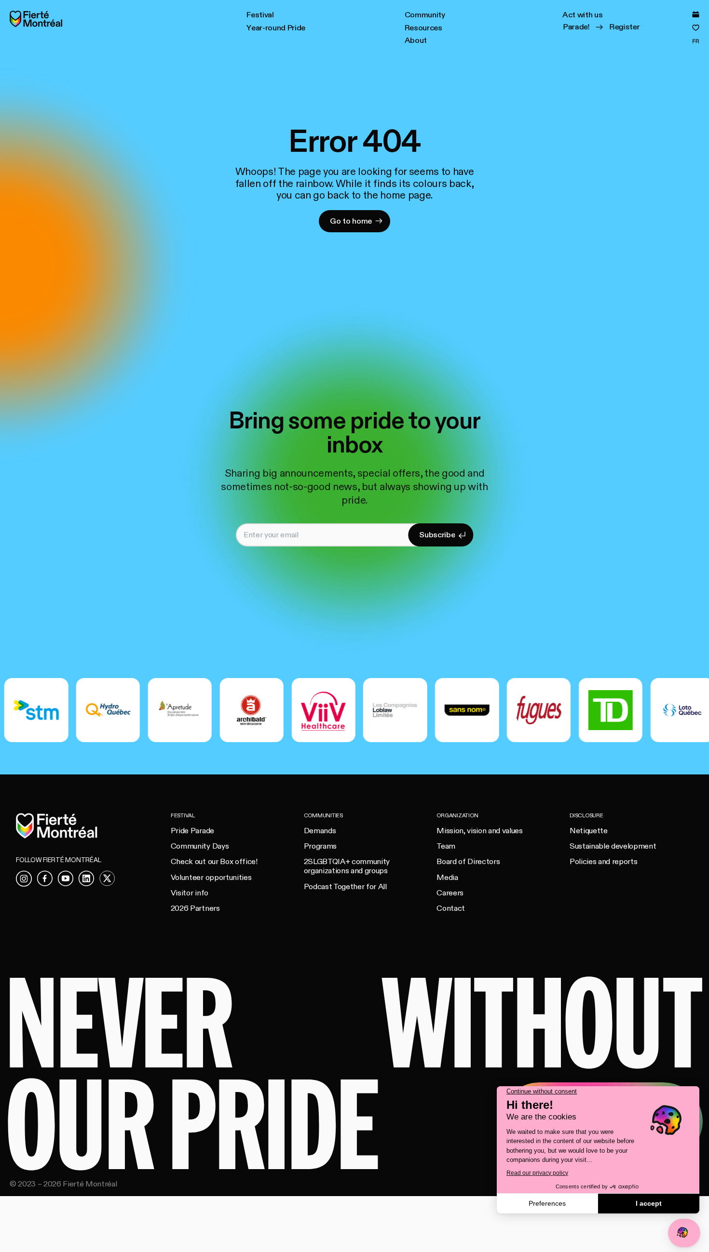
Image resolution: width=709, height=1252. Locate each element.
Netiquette (589, 831)
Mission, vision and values (479, 831)
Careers (450, 893)
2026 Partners (195, 908)
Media (447, 877)
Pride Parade (192, 831)
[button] (259, 15)
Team (445, 846)
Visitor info (189, 893)
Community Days (200, 846)
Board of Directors (468, 861)
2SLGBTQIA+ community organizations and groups (347, 866)
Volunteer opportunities (211, 877)
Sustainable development (613, 846)
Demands (320, 831)
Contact (450, 908)
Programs (320, 846)
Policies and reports (603, 861)
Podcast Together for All (345, 886)
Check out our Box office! (214, 861)
